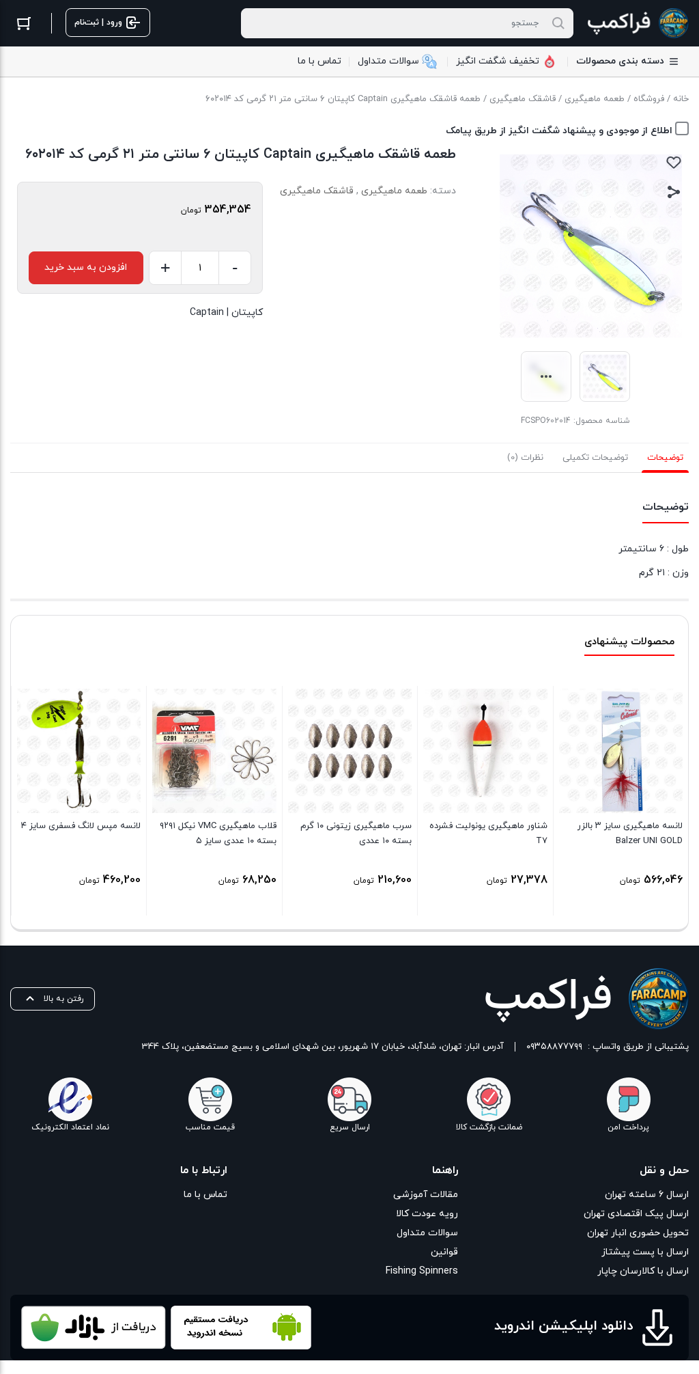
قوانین (444, 1252)
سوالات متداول (427, 1232)
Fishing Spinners (422, 1271)
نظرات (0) (525, 458)
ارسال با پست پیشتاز (645, 1252)
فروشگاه (648, 99)
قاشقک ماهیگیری (522, 99)
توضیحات (665, 458)
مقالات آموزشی (425, 1194)
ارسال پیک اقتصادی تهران (636, 1213)
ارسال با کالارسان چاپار (643, 1271)
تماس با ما (205, 1194)
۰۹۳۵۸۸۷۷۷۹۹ (554, 1047)
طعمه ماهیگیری (595, 99)
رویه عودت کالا (427, 1213)
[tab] (665, 457)
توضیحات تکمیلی (595, 458)
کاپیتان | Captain (226, 312)
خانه (681, 99)
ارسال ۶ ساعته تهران (647, 1194)
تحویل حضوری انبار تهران (638, 1232)
